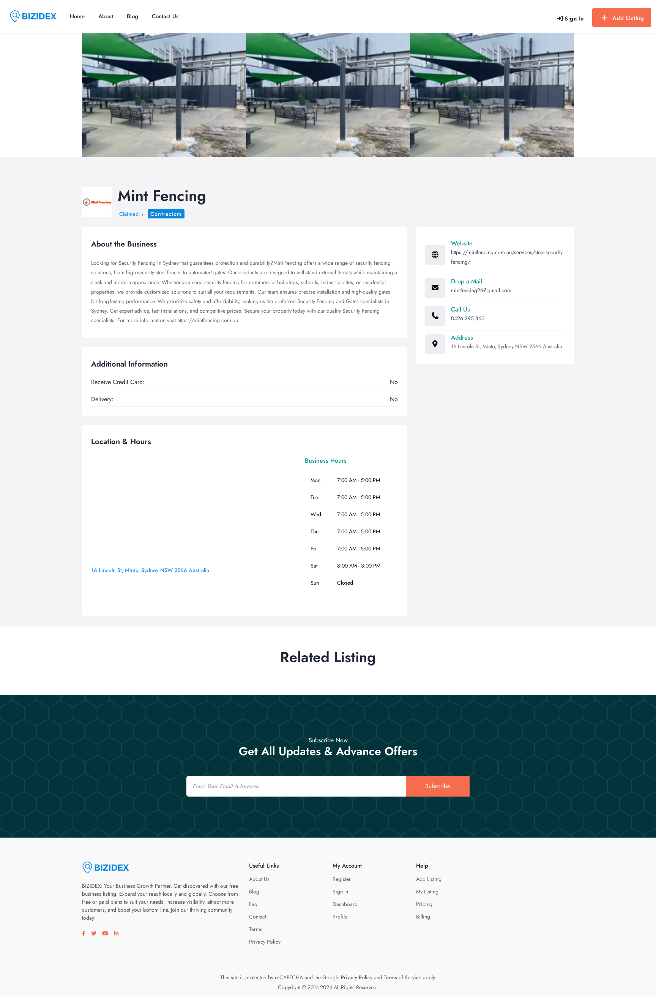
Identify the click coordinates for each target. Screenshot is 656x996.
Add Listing (628, 18)
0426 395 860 (467, 318)
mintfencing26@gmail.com (481, 290)
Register (342, 879)
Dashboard (345, 904)
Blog (132, 16)
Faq (253, 904)
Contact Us (165, 16)
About (105, 16)
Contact (257, 916)
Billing (423, 916)
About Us (259, 879)
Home (77, 16)
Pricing (424, 904)
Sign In (340, 891)
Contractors (166, 214)
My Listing (427, 891)
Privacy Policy (265, 941)
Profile (340, 916)
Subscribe (437, 786)
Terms (255, 929)
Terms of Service (402, 977)
